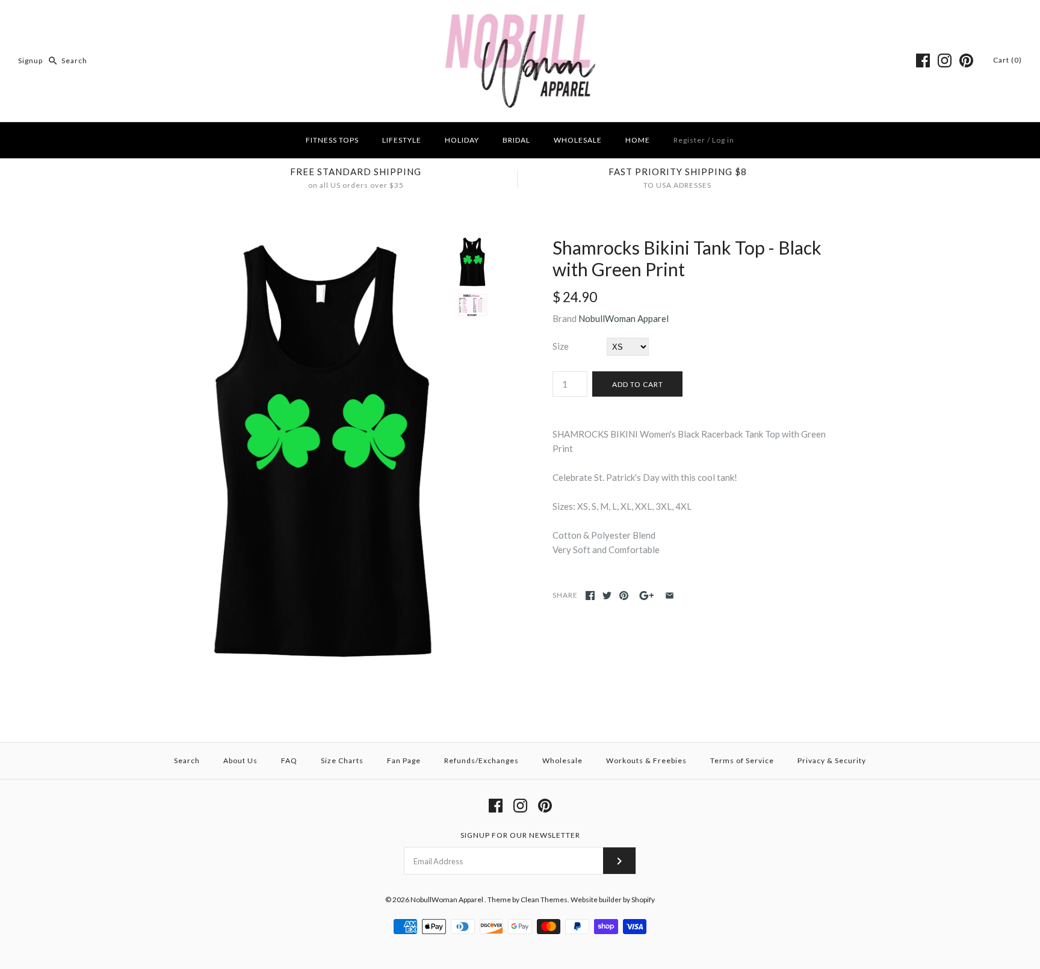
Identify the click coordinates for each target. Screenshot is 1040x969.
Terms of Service (742, 760)
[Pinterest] (966, 60)
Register (689, 139)
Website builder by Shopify (613, 899)
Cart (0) (1007, 59)
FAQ (289, 760)
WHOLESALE (578, 139)
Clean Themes (544, 899)
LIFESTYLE (401, 139)
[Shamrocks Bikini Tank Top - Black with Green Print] (323, 243)
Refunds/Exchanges (481, 760)
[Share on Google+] (646, 595)
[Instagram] (945, 60)
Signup (30, 60)
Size (560, 346)
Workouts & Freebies (646, 760)
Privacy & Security (831, 760)
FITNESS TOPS (332, 139)
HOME (637, 139)
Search (187, 760)
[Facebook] (923, 60)
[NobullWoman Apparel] (520, 19)
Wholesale (562, 760)
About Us (240, 760)
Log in (723, 139)
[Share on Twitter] (606, 595)
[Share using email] (669, 595)
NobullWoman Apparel (623, 318)
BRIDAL (516, 139)
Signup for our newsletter (520, 835)
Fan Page (404, 760)
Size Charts (342, 760)
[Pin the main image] (623, 595)
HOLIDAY (462, 139)
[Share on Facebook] (590, 595)
